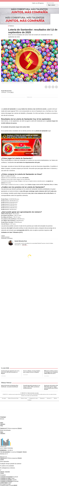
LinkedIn (53, 87)
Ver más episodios (5, 452)
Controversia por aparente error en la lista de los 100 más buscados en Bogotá (10, 372)
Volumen (2, 424)
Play (1, 425)
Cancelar (7, 471)
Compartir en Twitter (5, 478)
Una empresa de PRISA (29, 404)
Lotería (3, 235)
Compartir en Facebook (6, 476)
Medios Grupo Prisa (29, 407)
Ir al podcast (13, 452)
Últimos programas (12, 428)
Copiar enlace (4, 482)
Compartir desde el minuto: (8, 485)
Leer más (24, 244)
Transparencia (42, 398)
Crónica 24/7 (3, 446)
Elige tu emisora (51, 5)
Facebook (46, 87)
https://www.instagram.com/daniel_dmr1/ (12, 91)
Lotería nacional (5, 237)
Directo (20, 428)
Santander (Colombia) (6, 238)
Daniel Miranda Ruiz (6, 90)
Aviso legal (4, 398)
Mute (1, 422)
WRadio (9, 4)
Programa (41, 3)
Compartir (19, 452)
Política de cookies (24, 398)
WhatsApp (56, 87)
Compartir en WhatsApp (6, 481)
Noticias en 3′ (3, 428)
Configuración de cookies (33, 398)
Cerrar (2, 459)
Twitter (49, 87)
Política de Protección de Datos (13, 398)
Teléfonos (55, 398)
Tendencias (11, 25)
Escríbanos (29, 399)
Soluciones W (49, 398)
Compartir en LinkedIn (6, 479)
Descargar (2, 484)
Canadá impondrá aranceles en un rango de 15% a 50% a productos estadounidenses (31, 387)
